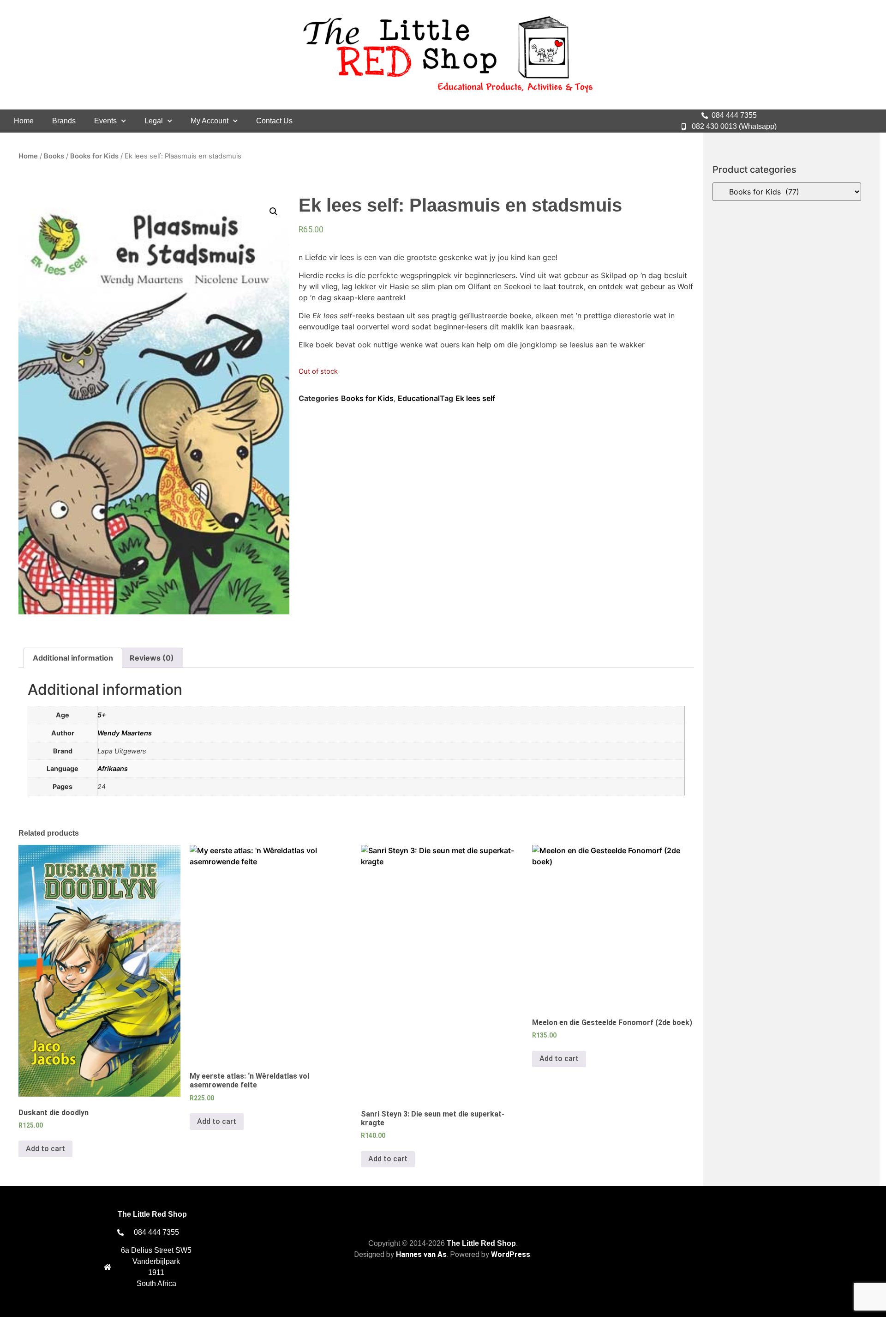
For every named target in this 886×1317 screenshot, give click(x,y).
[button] (273, 211)
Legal (153, 121)
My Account (209, 121)
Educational (419, 398)
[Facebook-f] (838, 121)
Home (24, 121)
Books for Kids (94, 156)
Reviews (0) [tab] (152, 657)
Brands (64, 121)
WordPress (510, 1254)
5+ (101, 715)
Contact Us (274, 121)
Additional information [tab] (73, 657)
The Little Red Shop (481, 1243)
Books (54, 156)
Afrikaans (112, 768)
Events (105, 121)
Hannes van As (421, 1254)
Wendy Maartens (124, 733)
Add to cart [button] (45, 1148)
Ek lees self (475, 398)
